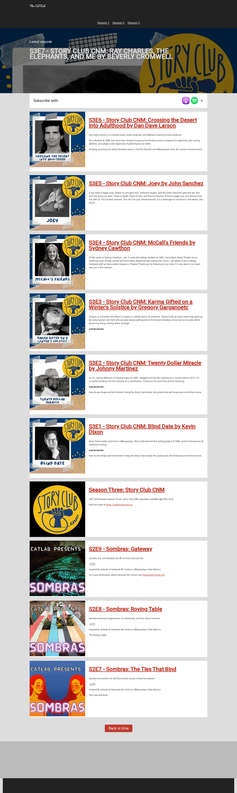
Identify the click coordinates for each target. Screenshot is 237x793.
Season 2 (118, 23)
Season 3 (134, 23)
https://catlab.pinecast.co (119, 504)
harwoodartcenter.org (154, 575)
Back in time (119, 728)
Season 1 (103, 23)
